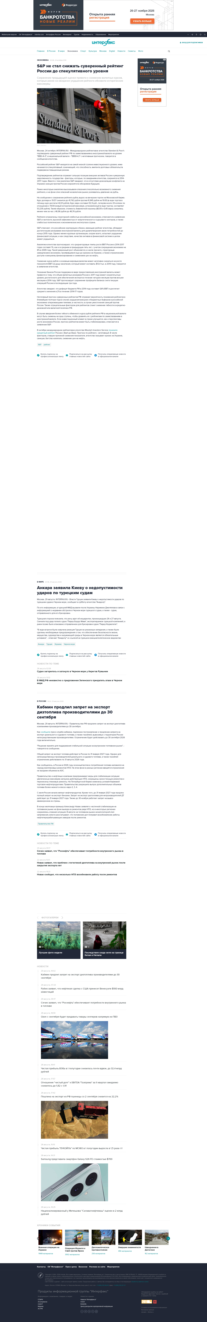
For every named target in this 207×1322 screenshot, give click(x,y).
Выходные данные (147, 1310)
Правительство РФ (45, 824)
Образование (100, 34)
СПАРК (40, 1300)
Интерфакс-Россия (53, 34)
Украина (58, 644)
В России (51, 51)
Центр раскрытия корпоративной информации (96, 1306)
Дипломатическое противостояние (100, 1248)
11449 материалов (45, 1254)
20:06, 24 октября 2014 (58, 60)
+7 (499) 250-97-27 (120, 1285)
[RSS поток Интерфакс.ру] (92, 1311)
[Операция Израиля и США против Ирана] (77, 1245)
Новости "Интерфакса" (88, 1300)
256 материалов (98, 1254)
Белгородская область (100, 495)
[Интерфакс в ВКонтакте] (89, 1311)
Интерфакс (103, 42)
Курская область (65, 495)
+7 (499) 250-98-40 (103, 1285)
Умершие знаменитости (129, 1247)
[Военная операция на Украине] (50, 1244)
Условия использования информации (154, 1307)
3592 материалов (72, 1254)
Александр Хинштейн (46, 495)
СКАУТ (40, 1304)
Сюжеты (132, 51)
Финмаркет (67, 34)
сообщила (45, 732)
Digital (112, 51)
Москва (102, 51)
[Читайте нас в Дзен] (82, 1311)
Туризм (76, 34)
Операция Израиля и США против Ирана (75, 1249)
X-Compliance (42, 1302)
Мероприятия (113, 34)
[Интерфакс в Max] (96, 1311)
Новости (121, 51)
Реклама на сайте (97, 1267)
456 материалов (125, 1251)
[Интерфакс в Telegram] (85, 1311)
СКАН (82, 1302)
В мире (61, 51)
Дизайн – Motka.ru (147, 1312)
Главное (41, 51)
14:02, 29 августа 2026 (55, 701)
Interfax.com (39, 34)
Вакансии (83, 1267)
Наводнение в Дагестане (151, 1248)
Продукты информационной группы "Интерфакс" (73, 1291)
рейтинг (47, 345)
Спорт (83, 51)
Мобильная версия (9, 34)
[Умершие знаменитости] (130, 1244)
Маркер (40, 1306)
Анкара (41, 644)
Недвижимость (87, 34)
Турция (49, 644)
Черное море (69, 644)
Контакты (41, 1267)
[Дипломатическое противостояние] (103, 1244)
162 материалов (151, 1254)
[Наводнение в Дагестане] (157, 1244)
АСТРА (40, 1309)
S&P (39, 345)
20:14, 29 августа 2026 (55, 376)
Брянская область (81, 495)
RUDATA (83, 1304)
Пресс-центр (71, 1267)
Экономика (72, 51)
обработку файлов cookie (139, 1282)
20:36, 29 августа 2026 (53, 582)
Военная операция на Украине (48, 1248)
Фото (140, 51)
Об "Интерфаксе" (25, 34)
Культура (93, 51)
